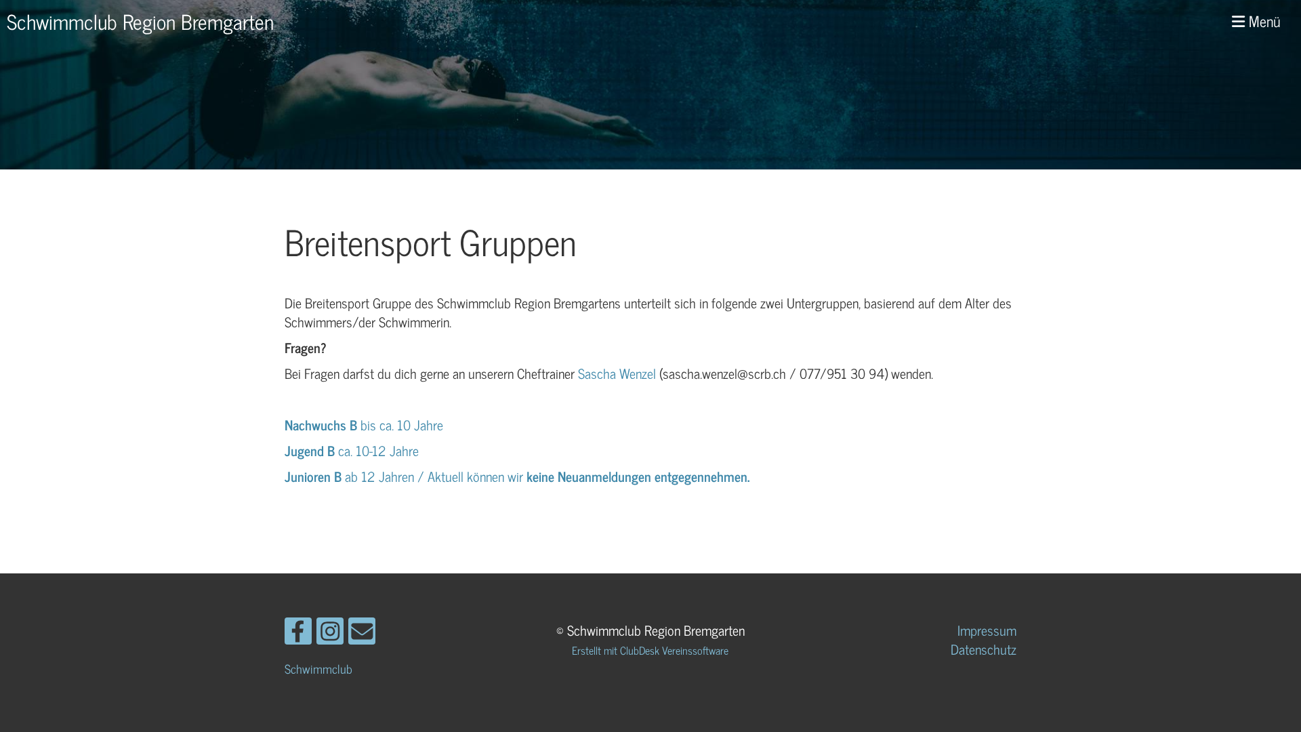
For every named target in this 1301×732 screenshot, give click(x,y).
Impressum (986, 630)
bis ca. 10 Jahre (366, 424)
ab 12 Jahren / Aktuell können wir (405, 476)
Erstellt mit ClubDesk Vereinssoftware (650, 650)
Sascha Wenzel (617, 373)
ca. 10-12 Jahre (353, 450)
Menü (1263, 21)
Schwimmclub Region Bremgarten (140, 21)
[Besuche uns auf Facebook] (298, 633)
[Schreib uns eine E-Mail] (361, 633)
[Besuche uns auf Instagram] (330, 633)
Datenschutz (983, 649)
